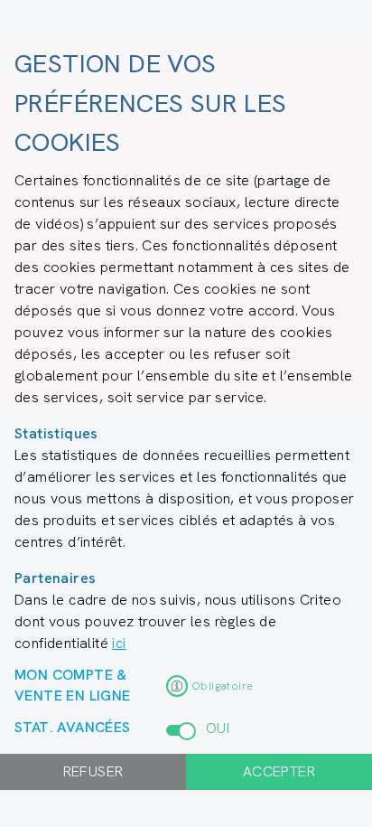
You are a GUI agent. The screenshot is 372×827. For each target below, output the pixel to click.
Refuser (93, 771)
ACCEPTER (279, 771)
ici (119, 643)
